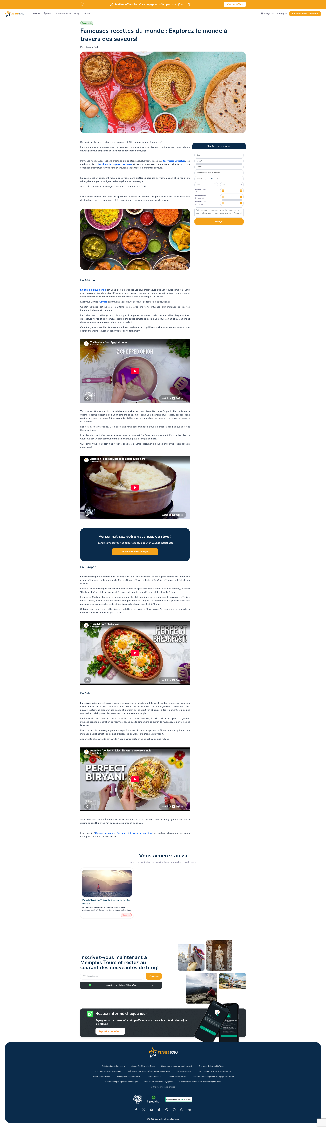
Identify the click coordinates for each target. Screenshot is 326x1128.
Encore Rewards (183, 1071)
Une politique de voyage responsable (214, 1071)
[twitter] (143, 1109)
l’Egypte (103, 301)
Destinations (62, 13)
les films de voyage (109, 164)
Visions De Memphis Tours (143, 1066)
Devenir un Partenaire (177, 1076)
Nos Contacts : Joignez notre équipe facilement (213, 1076)
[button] (267, 13)
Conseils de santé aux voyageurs (158, 1081)
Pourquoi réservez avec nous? (108, 1071)
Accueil (36, 13)
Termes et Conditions (101, 1076)
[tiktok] (159, 1109)
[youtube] (151, 1109)
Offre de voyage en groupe (163, 1087)
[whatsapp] (181, 1109)
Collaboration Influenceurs (113, 1066)
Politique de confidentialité (128, 1076)
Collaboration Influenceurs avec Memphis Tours (200, 1081)
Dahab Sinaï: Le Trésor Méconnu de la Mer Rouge (106, 902)
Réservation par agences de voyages (121, 1081)
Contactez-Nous (154, 1076)
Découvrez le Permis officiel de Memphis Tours (149, 1071)
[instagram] (174, 1109)
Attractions (126, 915)
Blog (76, 13)
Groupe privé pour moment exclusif (176, 1066)
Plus (85, 13)
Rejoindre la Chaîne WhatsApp (120, 985)
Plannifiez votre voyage (135, 551)
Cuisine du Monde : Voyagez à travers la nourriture (123, 833)
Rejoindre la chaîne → (110, 1031)
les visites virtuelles (174, 160)
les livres (127, 164)
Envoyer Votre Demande (305, 13)
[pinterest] (166, 1109)
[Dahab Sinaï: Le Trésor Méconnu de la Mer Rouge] (107, 883)
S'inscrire (154, 976)
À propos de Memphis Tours (211, 1066)
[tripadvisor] (189, 1109)
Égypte (47, 13)
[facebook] (136, 1109)
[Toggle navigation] (27, 14)
